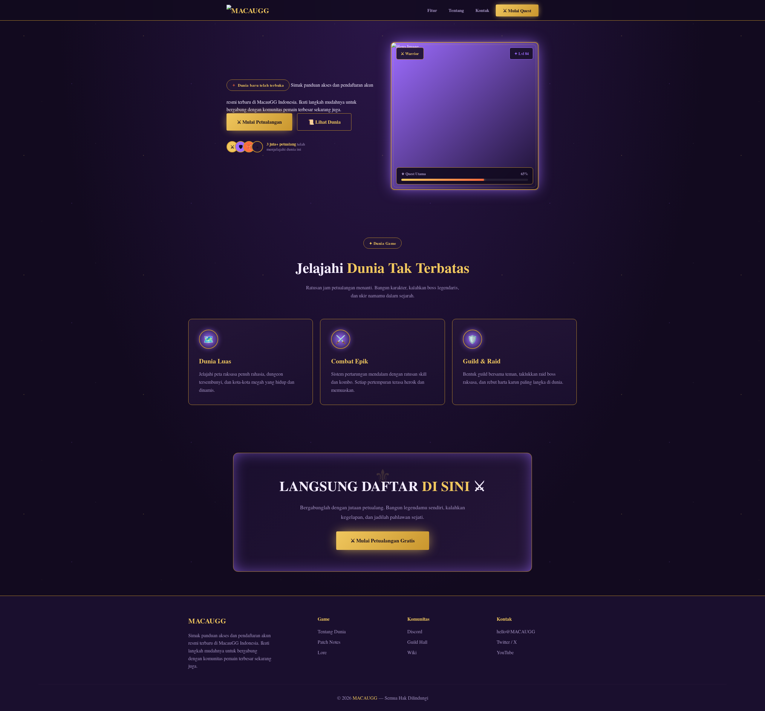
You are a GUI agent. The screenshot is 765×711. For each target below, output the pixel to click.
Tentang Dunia (332, 631)
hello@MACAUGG (516, 631)
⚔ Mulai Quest (517, 10)
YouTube (505, 652)
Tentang (456, 10)
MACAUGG (207, 620)
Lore (322, 652)
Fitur (432, 10)
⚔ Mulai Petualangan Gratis (383, 540)
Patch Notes (329, 642)
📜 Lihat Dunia (324, 122)
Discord (414, 631)
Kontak (482, 10)
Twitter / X (507, 642)
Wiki (412, 652)
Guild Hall (417, 642)
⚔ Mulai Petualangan (259, 122)
